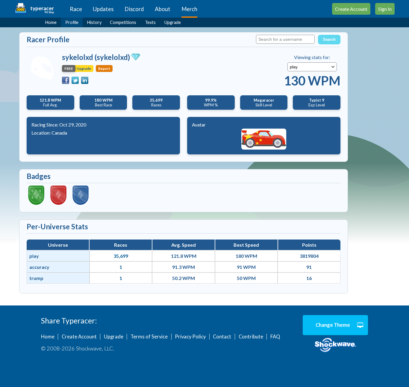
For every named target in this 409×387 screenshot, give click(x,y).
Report (104, 68)
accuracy (39, 267)
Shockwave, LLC (335, 345)
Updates (103, 9)
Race (76, 9)
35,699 (120, 256)
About (162, 9)
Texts (150, 22)
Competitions (123, 22)
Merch (189, 9)
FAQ (275, 337)
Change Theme (333, 325)
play (34, 256)
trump (36, 278)
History (94, 22)
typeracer (42, 8)
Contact (222, 337)
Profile (71, 22)
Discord (134, 9)
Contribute (251, 337)
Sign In (385, 9)
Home (51, 22)
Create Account (351, 9)
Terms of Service (149, 337)
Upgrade (172, 22)
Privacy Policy (190, 337)
